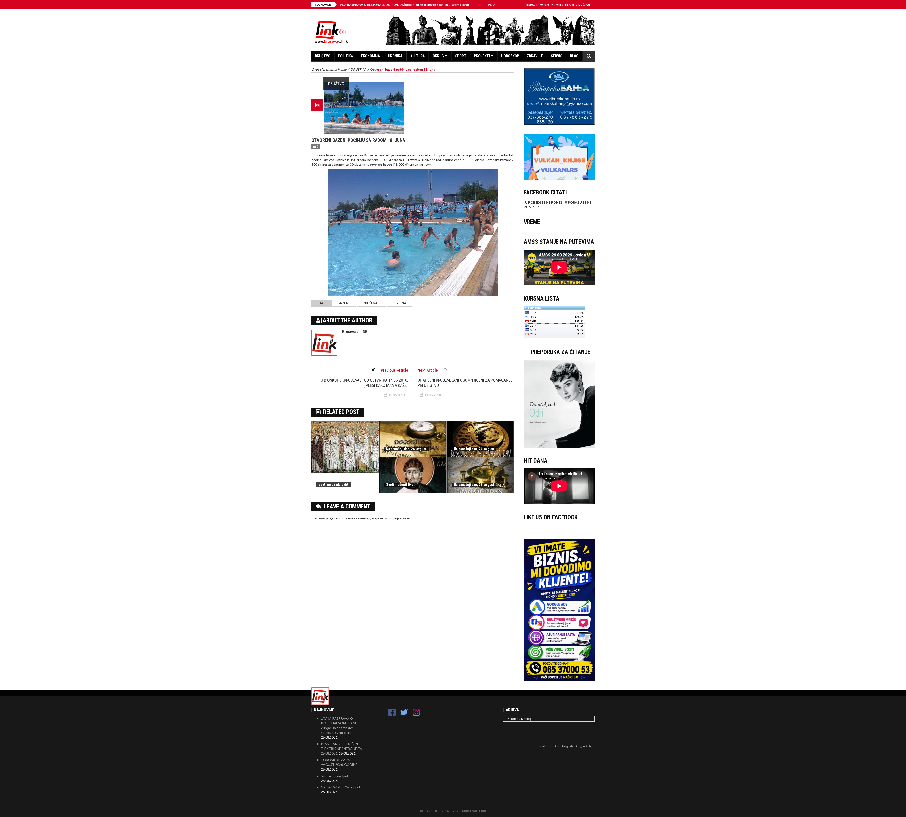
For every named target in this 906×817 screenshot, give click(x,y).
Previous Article (394, 370)
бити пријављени (397, 518)
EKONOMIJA (370, 56)
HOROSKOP (510, 56)
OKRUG (438, 56)
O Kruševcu (583, 4)
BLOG (574, 56)
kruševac (371, 303)
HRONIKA (395, 56)
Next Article (428, 370)
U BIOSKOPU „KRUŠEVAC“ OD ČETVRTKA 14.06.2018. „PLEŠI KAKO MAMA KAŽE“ (364, 383)
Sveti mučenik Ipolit (333, 484)
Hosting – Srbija (582, 746)
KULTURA (417, 56)
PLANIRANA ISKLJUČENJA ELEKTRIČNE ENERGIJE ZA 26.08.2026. (482, 5)
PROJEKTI (482, 56)
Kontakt (544, 4)
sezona (399, 303)
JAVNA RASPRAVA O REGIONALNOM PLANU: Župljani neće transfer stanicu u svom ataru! (349, 5)
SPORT (460, 56)
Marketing (557, 4)
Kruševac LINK (355, 331)
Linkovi (569, 4)
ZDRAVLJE (535, 56)
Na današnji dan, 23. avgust (474, 485)
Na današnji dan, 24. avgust (474, 449)
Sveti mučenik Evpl (400, 485)
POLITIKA (345, 56)
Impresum (532, 4)
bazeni (344, 303)
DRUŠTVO (322, 56)
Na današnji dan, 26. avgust (406, 449)
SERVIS (556, 56)
